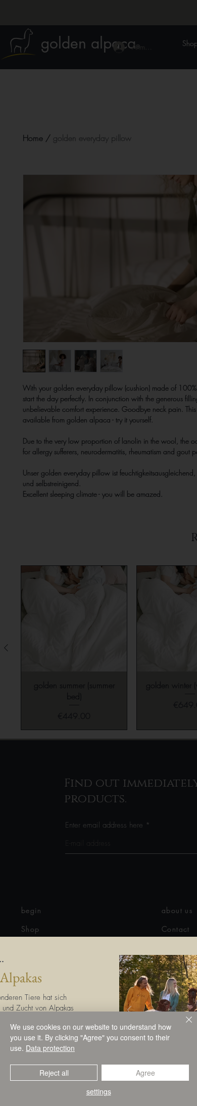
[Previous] (129, 1011)
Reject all (54, 1073)
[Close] (183, 1026)
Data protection (50, 1048)
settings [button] (98, 1091)
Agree (145, 1073)
